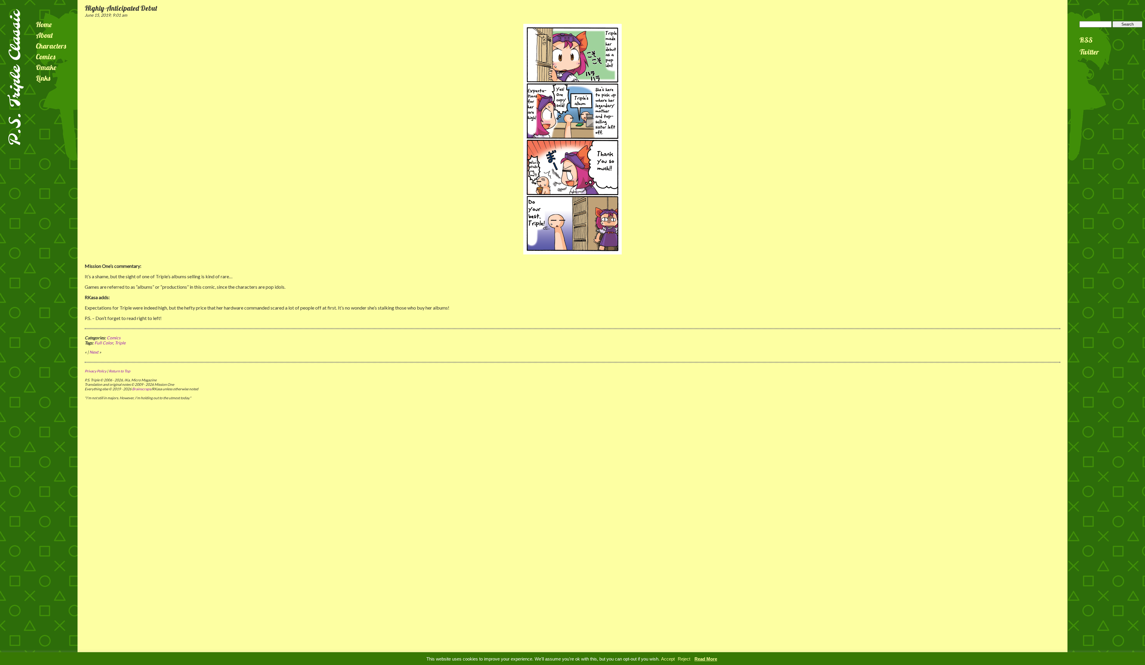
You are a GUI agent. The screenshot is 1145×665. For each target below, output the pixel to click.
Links (43, 78)
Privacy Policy (95, 371)
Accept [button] (668, 658)
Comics (45, 56)
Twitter (1089, 51)
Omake (46, 67)
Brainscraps (141, 389)
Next (93, 352)
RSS (1086, 39)
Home (44, 24)
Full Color (104, 342)
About (44, 35)
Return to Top (119, 371)
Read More (705, 658)
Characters (51, 45)
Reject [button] (684, 658)
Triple (120, 342)
